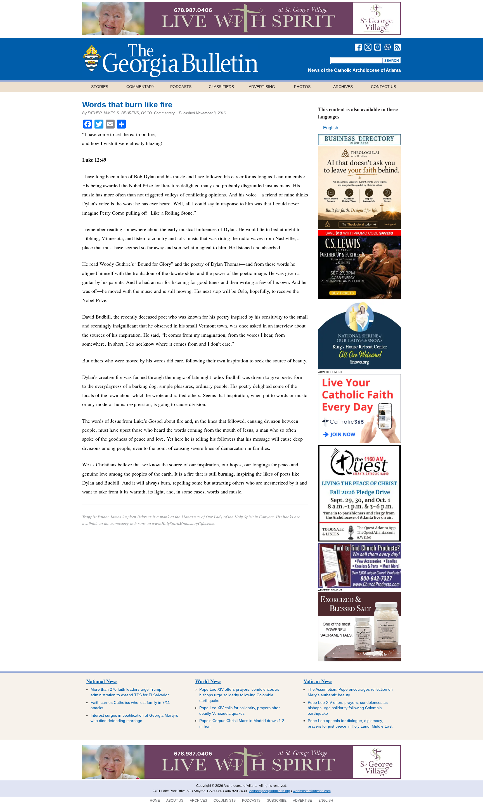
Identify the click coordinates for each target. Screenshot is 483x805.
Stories (99, 86)
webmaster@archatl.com (312, 791)
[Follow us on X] (367, 47)
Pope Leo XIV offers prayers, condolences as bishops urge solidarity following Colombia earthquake (239, 694)
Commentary (140, 86)
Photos (302, 86)
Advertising (262, 86)
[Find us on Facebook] (358, 47)
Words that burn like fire (127, 104)
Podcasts (180, 86)
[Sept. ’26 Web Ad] (359, 367)
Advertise (302, 800)
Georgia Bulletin (170, 60)
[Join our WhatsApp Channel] (387, 47)
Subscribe (277, 800)
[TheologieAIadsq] (359, 227)
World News (208, 681)
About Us (174, 800)
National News (101, 681)
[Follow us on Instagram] (377, 47)
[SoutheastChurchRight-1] (359, 586)
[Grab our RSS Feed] (397, 47)
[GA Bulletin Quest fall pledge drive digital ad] (359, 540)
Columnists (225, 800)
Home (155, 800)
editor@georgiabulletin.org (269, 791)
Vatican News (318, 681)
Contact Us (383, 86)
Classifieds (221, 86)
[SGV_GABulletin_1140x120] (241, 33)
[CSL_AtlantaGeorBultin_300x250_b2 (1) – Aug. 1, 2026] (359, 297)
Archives (343, 86)
